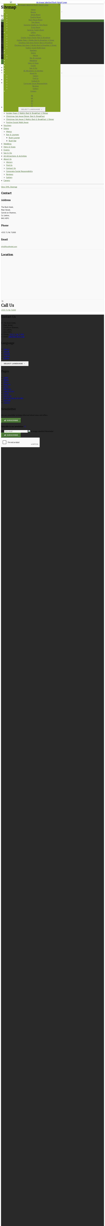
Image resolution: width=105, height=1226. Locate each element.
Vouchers (7, 125)
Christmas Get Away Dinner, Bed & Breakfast (25, 116)
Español (7, 354)
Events (7, 150)
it (32, 105)
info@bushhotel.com (9, 246)
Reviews (9, 174)
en (32, 98)
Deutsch (7, 349)
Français (7, 356)
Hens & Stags (9, 147)
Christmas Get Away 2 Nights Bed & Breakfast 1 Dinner (30, 119)
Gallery (9, 177)
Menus (9, 131)
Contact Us (11, 168)
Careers (7, 180)
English (6, 351)
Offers (6, 382)
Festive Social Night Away (17, 122)
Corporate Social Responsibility (19, 171)
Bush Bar (12, 140)
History (9, 162)
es (32, 100)
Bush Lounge (14, 137)
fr (32, 103)
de (32, 95)
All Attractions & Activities (15, 156)
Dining (6, 128)
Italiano (6, 358)
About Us (8, 159)
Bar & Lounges (12, 134)
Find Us (9, 165)
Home (6, 377)
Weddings (8, 143)
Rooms (6, 380)
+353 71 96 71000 (8, 310)
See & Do (8, 153)
